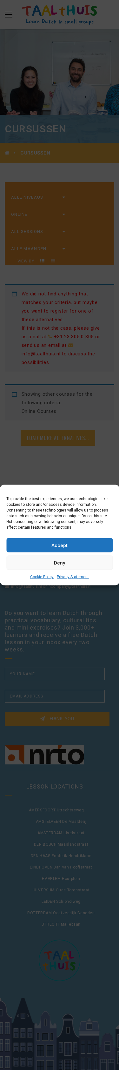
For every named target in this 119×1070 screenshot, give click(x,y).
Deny (59, 562)
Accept (59, 545)
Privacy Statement (73, 577)
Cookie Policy (42, 577)
